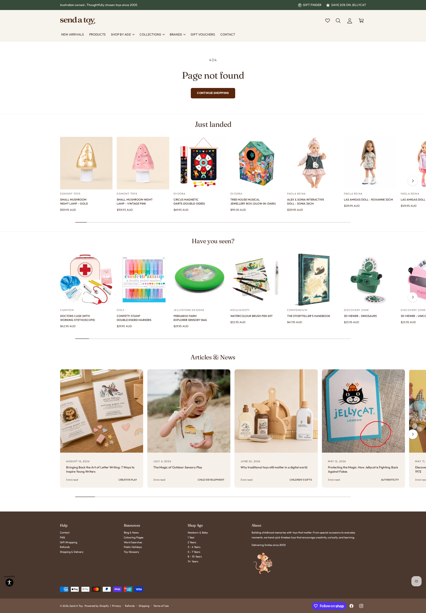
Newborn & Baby (198, 532)
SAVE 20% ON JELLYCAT (348, 5)
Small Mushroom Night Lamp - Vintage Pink (134, 201)
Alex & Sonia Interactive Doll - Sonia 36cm (305, 201)
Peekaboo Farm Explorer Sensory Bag (190, 318)
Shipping (144, 605)
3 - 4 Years (194, 547)
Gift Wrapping (68, 542)
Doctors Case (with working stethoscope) (77, 318)
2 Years (192, 542)
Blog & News (131, 532)
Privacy (116, 605)
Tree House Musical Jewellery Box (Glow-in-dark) (253, 201)
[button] (338, 20)
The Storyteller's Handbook (308, 316)
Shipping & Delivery (71, 551)
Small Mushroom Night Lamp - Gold (74, 201)
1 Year (191, 537)
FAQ (62, 537)
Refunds (65, 547)
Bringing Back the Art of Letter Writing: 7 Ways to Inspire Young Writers (100, 469)
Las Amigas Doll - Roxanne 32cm (368, 199)
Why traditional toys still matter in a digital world (274, 467)
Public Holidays (133, 547)
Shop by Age (121, 34)
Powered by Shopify (96, 605)
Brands (176, 34)
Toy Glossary (131, 551)
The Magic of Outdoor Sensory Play (177, 467)
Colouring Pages (133, 537)
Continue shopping (213, 93)
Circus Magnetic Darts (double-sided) (189, 201)
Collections (150, 34)
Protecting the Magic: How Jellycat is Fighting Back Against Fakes (363, 469)
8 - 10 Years (195, 556)
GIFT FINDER (312, 5)
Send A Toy (76, 605)
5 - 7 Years (194, 551)
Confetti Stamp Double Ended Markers (134, 318)
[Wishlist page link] (327, 20)
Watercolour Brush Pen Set (251, 316)
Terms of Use (161, 605)
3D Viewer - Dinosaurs (360, 316)
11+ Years (193, 561)
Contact (64, 532)
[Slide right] (413, 181)
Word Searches (133, 542)
